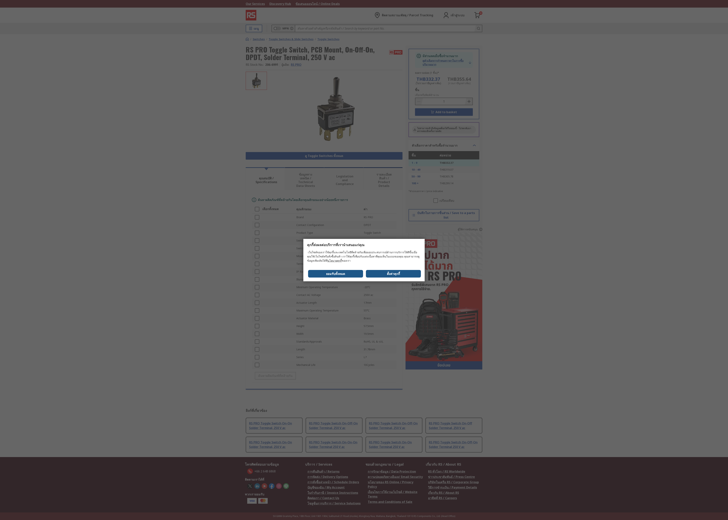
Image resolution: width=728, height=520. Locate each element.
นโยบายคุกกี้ (334, 260)
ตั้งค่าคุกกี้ (393, 274)
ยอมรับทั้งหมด (335, 274)
